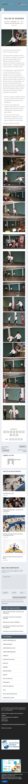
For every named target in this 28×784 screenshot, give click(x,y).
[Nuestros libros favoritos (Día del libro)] (14, 547)
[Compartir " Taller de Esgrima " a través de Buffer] (23, 431)
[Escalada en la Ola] (14, 483)
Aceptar (4, 781)
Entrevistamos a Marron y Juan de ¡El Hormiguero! (13, 626)
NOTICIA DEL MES (14, 23)
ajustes (20, 778)
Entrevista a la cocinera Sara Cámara (13, 631)
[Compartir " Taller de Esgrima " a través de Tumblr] (14, 431)
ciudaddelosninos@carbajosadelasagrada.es (13, 724)
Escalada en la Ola (8, 493)
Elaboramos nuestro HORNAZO (11, 622)
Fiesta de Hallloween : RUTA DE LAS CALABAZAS (13, 510)
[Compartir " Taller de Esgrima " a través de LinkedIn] (20, 431)
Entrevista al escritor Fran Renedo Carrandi (12, 617)
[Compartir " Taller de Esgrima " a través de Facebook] (4, 431)
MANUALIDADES (7, 671)
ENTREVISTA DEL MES (8, 659)
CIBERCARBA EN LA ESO (9, 648)
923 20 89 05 (4, 721)
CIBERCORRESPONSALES (9, 652)
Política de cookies (6, 728)
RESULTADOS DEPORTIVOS (10, 694)
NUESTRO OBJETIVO (8, 686)
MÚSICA (5, 674)
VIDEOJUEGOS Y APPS (8, 697)
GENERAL (5, 667)
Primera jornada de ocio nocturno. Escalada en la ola (13, 534)
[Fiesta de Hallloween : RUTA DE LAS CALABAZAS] (14, 502)
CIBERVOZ (5, 655)
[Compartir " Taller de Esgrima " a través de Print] (17, 435)
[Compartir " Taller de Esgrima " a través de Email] (14, 435)
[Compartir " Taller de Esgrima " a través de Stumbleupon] (10, 435)
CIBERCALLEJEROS (7, 644)
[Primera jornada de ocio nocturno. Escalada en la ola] (14, 523)
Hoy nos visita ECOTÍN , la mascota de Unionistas (13, 612)
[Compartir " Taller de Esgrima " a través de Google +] (10, 431)
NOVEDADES (6, 682)
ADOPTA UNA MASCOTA (9, 640)
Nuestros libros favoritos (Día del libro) (12, 557)
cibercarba (13, 21)
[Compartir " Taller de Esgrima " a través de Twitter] (7, 431)
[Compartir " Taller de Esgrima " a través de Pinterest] (17, 431)
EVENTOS (7, 23)
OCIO (4, 690)
